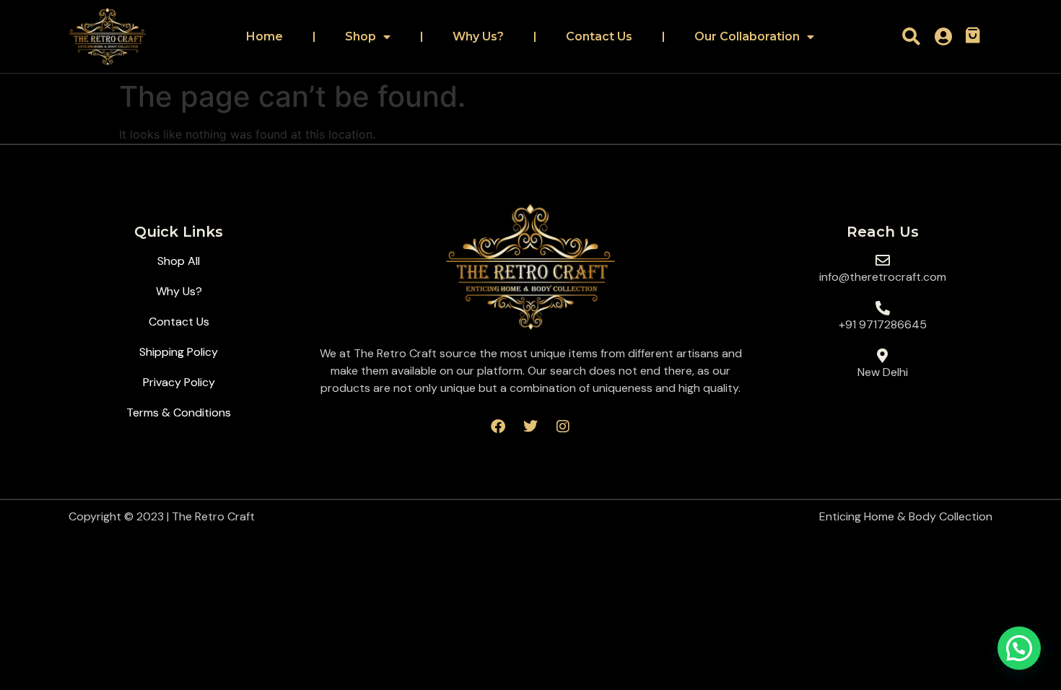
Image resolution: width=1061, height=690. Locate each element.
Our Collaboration (747, 36)
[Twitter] (530, 426)
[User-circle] (944, 36)
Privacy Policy (179, 382)
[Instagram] (563, 426)
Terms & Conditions (178, 412)
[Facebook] (498, 426)
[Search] (911, 36)
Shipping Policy (178, 351)
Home (264, 36)
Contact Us (599, 36)
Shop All (178, 260)
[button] (1019, 648)
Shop (360, 36)
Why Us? (478, 36)
